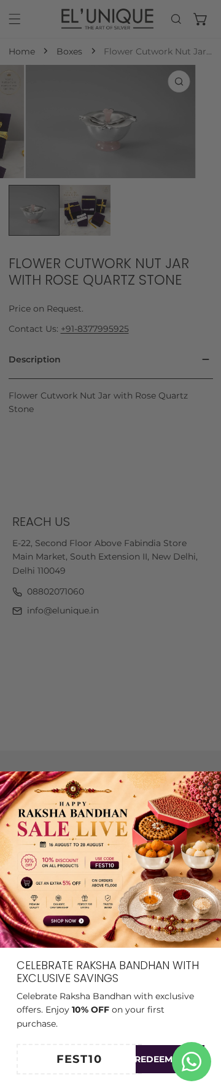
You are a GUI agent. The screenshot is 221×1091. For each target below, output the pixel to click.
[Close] (206, 785)
